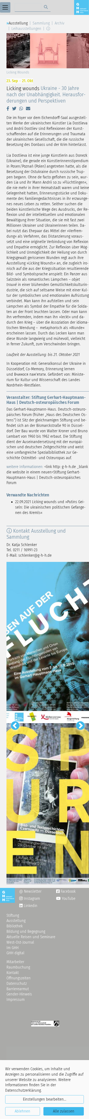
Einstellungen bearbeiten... (44, 1099)
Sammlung (41, 23)
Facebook (66, 891)
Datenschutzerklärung (23, 1090)
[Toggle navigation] (5, 7)
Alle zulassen (63, 1111)
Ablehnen (22, 1111)
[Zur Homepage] (81, 7)
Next (78, 723)
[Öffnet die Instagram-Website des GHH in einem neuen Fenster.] (21, 905)
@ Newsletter (30, 891)
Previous (13, 723)
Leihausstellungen (26, 28)
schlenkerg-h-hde (35, 555)
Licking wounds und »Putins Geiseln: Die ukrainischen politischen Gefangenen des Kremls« (50, 507)
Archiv (59, 23)
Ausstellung (18, 23)
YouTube (68, 898)
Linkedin (30, 905)
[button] (7, 108)
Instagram (29, 898)
